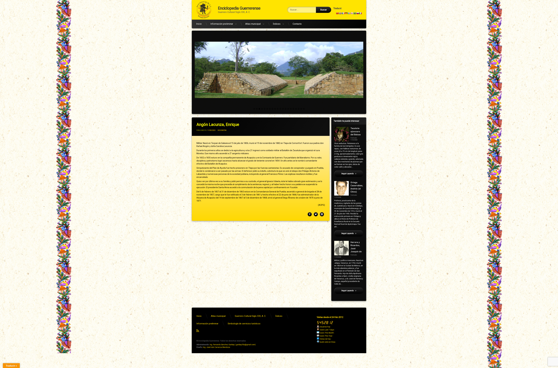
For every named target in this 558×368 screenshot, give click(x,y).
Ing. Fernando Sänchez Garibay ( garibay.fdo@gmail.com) (233, 345)
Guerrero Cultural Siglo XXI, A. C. (250, 316)
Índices (276, 24)
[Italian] (349, 13)
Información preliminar (221, 24)
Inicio (199, 24)
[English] (340, 13)
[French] (343, 13)
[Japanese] (351, 13)
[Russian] (357, 13)
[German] (346, 13)
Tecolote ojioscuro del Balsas (355, 131)
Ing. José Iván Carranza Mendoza (216, 347)
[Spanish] (360, 13)
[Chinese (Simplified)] (337, 13)
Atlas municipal (253, 24)
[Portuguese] (354, 13)
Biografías (222, 130)
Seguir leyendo (352, 174)
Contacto (297, 24)
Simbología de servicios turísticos (244, 323)
